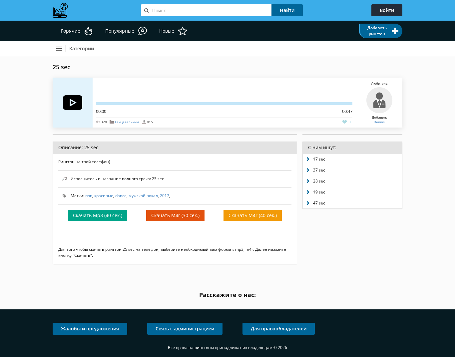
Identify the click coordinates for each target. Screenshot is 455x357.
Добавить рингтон (377, 31)
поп (88, 195)
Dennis (379, 122)
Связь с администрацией (185, 328)
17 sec (319, 159)
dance (121, 195)
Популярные (119, 31)
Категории (81, 48)
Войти (387, 10)
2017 (164, 195)
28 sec (319, 181)
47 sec (319, 203)
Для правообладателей (278, 328)
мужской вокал (143, 195)
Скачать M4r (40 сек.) (252, 215)
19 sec (319, 192)
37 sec (319, 170)
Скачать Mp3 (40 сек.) (97, 215)
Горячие (70, 31)
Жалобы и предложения (90, 328)
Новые (166, 31)
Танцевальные (127, 122)
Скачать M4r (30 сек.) (175, 215)
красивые (103, 195)
